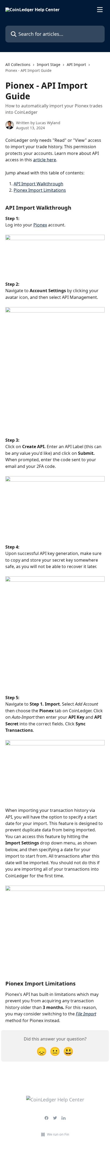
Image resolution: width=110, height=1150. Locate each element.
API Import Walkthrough (38, 184)
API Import (76, 64)
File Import (86, 1014)
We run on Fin (58, 1134)
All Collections (17, 64)
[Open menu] (100, 9)
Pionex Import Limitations (40, 190)
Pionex (40, 225)
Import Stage (48, 64)
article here (44, 160)
